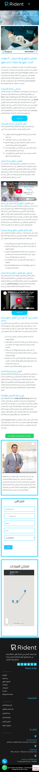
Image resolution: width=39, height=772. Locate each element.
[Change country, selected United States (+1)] (6, 516)
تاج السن (33, 110)
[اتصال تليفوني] (4, 761)
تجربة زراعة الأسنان (12, 283)
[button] (29, 3)
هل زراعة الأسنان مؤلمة (22, 398)
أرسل (8, 547)
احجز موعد (19, 118)
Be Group (24, 769)
